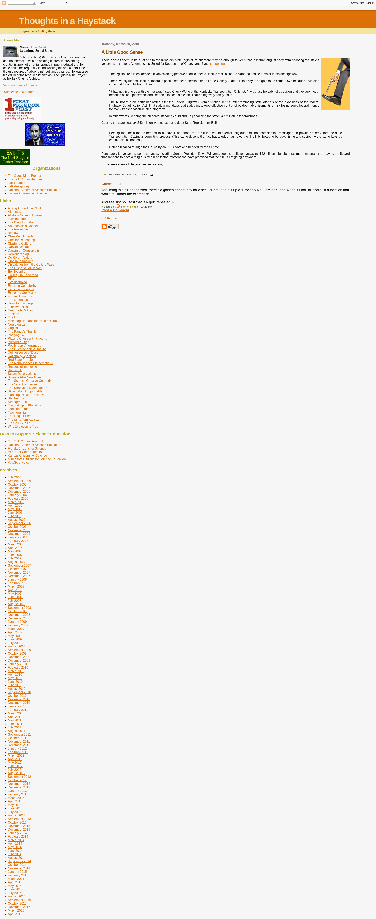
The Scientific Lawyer (23, 384)
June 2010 (15, 681)
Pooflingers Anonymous (24, 345)
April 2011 (15, 716)
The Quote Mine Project (24, 175)
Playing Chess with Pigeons (27, 338)
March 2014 (16, 840)
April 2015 (15, 882)
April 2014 (15, 843)
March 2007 (16, 544)
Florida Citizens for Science (27, 448)
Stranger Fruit (17, 402)
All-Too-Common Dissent (25, 215)
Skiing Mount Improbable (25, 391)
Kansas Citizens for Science (27, 193)
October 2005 (17, 484)
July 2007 (14, 558)
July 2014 (14, 854)
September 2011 (19, 734)
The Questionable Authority (27, 349)
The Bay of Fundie (20, 222)
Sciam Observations (22, 373)
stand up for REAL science (26, 395)
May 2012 (15, 762)
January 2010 (17, 664)
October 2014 (17, 864)
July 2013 (14, 812)
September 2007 (19, 565)
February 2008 (18, 583)
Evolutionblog (17, 282)
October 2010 (17, 695)
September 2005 (19, 481)
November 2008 (19, 614)
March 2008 (16, 586)
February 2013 (18, 794)
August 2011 (16, 731)
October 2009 (17, 653)
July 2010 (14, 685)
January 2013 (17, 790)
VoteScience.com (20, 462)
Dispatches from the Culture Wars (31, 264)
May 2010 (15, 678)
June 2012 (15, 766)
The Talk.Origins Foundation (27, 441)
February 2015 (18, 875)
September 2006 (19, 523)
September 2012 (19, 776)
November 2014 (19, 868)
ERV (11, 278)
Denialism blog (18, 254)
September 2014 (19, 861)
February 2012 (18, 752)
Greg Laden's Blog (21, 310)
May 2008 (15, 593)
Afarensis (14, 211)
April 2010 (15, 674)
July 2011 (14, 727)
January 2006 (17, 495)
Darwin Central (18, 247)
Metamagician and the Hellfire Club (32, 321)
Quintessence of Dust (23, 352)
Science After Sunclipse (24, 377)
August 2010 (16, 688)
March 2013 (16, 797)
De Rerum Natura (20, 257)
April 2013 (15, 801)
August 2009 (16, 646)
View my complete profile (20, 85)
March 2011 (16, 713)
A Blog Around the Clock (25, 208)
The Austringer (18, 229)
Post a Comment (115, 210)
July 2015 (14, 893)
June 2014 (15, 850)
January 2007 (17, 537)
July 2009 (14, 643)
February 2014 (18, 836)
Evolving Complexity (22, 285)
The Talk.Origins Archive (25, 179)
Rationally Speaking (22, 356)
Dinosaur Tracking (20, 261)
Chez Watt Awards (20, 236)
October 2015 (17, 903)
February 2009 (18, 625)
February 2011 (18, 709)
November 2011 (19, 741)
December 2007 (19, 576)
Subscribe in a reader (19, 92)
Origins (13, 328)
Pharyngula (16, 335)
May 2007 (15, 551)
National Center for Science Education (34, 190)
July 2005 (14, 477)
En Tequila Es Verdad (23, 275)
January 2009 (17, 621)
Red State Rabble (20, 359)
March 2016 (16, 910)
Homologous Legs (20, 303)
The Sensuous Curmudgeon (27, 387)
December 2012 (19, 787)
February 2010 (18, 667)
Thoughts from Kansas (23, 419)
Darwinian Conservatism (25, 250)
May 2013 (15, 805)
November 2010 (19, 699)
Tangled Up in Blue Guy (24, 405)
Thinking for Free (20, 416)
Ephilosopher (17, 271)
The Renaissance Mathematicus (30, 363)
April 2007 (15, 547)
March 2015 (16, 878)
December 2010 (19, 702)
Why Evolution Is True (23, 426)
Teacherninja (17, 412)
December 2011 (19, 745)
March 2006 (16, 502)
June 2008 (15, 597)
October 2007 (17, 569)
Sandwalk (15, 370)
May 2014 (15, 847)
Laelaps (13, 314)
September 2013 (19, 819)
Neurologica (16, 324)
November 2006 (19, 530)
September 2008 (19, 607)
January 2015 (17, 871)
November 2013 (19, 826)
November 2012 (19, 783)
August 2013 (16, 815)
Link (103, 174)
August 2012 (16, 773)
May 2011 (14, 720)
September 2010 (19, 692)
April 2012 (15, 759)
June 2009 (15, 639)
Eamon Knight (129, 206)
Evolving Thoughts (21, 289)
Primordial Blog (18, 342)
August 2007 (16, 562)
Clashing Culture (19, 243)
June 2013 (15, 808)
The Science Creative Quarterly (30, 380)
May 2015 (15, 886)
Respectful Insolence (22, 366)
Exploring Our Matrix (22, 292)
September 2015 (19, 900)
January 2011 (17, 706)
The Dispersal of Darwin (25, 268)
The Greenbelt (18, 299)
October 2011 (17, 738)
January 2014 (17, 833)
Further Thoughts (20, 296)
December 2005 (19, 491)
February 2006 (18, 498)
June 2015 (15, 889)
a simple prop (17, 218)
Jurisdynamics (18, 306)
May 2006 (15, 509)
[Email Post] (150, 174)
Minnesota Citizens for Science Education (37, 459)
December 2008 (19, 618)
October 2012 (17, 780)
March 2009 (16, 628)
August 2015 (16, 896)
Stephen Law (17, 398)
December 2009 (19, 660)
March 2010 (16, 671)
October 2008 (17, 611)
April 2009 (15, 632)
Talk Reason (16, 182)
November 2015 (19, 907)
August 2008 (16, 604)
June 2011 (15, 724)
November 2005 (19, 488)
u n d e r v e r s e (19, 423)
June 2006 (15, 512)
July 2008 (14, 600)
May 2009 (15, 636)
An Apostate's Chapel (23, 226)
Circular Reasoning (21, 240)
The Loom (15, 317)
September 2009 (19, 650)
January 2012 (17, 748)
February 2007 (18, 540)
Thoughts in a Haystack (67, 21)
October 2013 (17, 822)
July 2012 (14, 769)
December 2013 (19, 829)
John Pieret (38, 47)
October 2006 (17, 526)
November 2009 (19, 657)
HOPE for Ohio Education (25, 452)
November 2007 (19, 572)
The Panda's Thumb (22, 331)
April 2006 (15, 505)
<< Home (109, 218)
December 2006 (19, 533)
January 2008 (17, 579)
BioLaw (13, 233)
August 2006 (16, 519)
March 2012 (16, 755)
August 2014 (16, 857)
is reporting (217, 63)
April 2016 (15, 914)
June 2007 (15, 555)
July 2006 (14, 516)
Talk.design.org (18, 186)
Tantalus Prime (18, 409)
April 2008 (15, 590)
